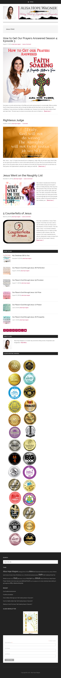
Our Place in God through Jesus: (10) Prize (26, 292)
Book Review (40, 571)
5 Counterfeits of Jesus (17, 213)
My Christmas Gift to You (21, 255)
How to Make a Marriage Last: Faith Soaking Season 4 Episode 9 (18, 597)
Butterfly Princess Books (48, 571)
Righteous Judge (13, 120)
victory (42, 581)
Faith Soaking (46, 575)
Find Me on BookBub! (8, 594)
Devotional (27, 575)
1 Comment (25, 123)
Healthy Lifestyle (23, 578)
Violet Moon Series (47, 581)
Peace (51, 578)
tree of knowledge (33, 581)
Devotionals (32, 575)
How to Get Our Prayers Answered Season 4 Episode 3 (30, 39)
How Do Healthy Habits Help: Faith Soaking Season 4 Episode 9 (18, 601)
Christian (7, 575)
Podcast (54, 578)
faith (41, 574)
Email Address (8, 642)
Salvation (9, 581)
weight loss (7, 583)
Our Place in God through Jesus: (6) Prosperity (28, 317)
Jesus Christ (43, 578)
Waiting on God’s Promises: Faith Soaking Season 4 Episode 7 (17, 604)
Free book (8, 578)
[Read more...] (47, 111)
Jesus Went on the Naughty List (23, 175)
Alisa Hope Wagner (10, 571)
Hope (33, 578)
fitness (4, 578)
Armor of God (26, 571)
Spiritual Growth (26, 581)
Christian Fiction (12, 575)
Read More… (24, 342)
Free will (11, 578)
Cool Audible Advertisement (9, 591)
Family (51, 575)
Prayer (4, 581)
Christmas (18, 575)
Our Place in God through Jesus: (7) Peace (27, 305)
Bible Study (35, 571)
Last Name (7, 653)
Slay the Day (19, 581)
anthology (20, 571)
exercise (36, 575)
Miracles (48, 578)
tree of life (39, 581)
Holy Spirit (29, 578)
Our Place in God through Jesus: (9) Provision (27, 280)
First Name (7, 648)
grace (18, 578)
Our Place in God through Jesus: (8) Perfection (28, 268)
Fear (54, 575)
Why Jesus (13, 583)
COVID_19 (23, 575)
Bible (31, 571)
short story (13, 581)
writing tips (20, 583)
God (15, 578)
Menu (31, 2)
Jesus (37, 578)
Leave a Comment (26, 44)
